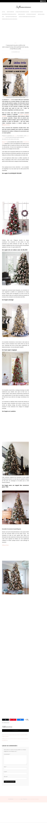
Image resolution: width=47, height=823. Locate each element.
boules (15, 135)
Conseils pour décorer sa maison (22, 11)
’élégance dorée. (6, 124)
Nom (5, 766)
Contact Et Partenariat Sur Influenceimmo (27, 16)
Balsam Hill (4, 141)
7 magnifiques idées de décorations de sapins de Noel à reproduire (15, 47)
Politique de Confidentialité (11, 16)
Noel (3, 16)
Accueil (3, 11)
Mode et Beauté (21, 14)
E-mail (5, 771)
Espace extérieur (10, 11)
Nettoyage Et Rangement (31, 14)
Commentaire (7, 754)
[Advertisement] (23, 30)
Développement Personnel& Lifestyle (9, 14)
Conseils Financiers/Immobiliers (37, 11)
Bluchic (29, 799)
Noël (10, 99)
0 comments (15, 730)
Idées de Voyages (41, 14)
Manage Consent (34, 799)
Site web (6, 776)
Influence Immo (17, 799)
